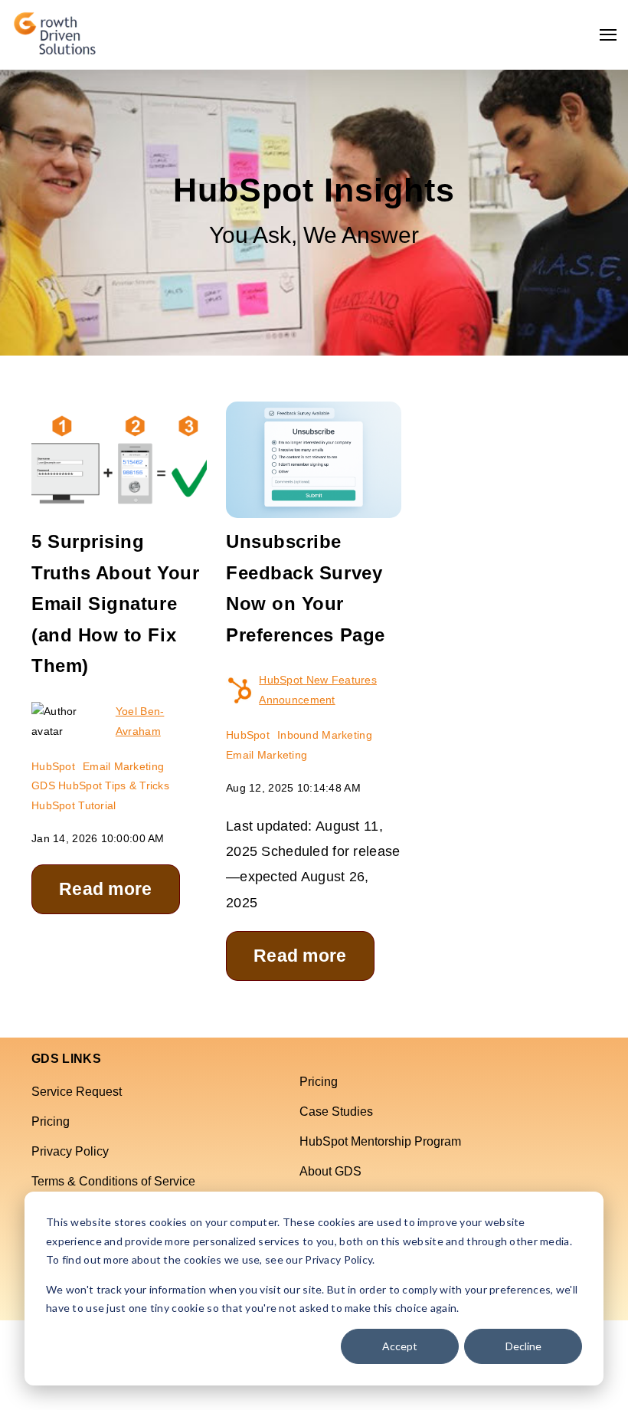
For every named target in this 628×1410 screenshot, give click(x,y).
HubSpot (53, 766)
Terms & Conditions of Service (113, 1181)
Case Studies (336, 1111)
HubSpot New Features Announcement (318, 690)
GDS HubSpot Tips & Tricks (100, 785)
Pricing (50, 1121)
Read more (105, 889)
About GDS (330, 1171)
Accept (399, 1346)
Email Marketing (123, 766)
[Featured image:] (119, 507)
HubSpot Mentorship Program (380, 1141)
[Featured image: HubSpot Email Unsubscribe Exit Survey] (313, 507)
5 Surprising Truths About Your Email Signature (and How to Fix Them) (115, 603)
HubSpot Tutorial (73, 805)
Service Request (76, 1091)
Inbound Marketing (324, 735)
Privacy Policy (70, 1151)
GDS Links (66, 1059)
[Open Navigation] (608, 35)
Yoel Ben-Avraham (140, 721)
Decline (523, 1346)
